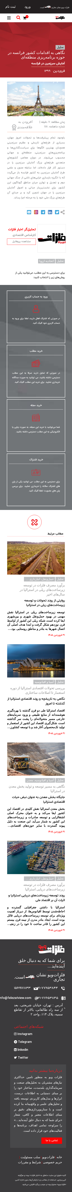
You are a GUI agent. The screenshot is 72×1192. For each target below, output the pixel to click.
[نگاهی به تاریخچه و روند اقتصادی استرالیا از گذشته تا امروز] (36, 660)
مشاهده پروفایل (21, 241)
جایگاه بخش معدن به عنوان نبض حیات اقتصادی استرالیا (38, 799)
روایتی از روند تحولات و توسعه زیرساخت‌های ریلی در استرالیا (44, 603)
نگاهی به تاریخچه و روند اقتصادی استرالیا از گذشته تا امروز (36, 701)
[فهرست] (9, 17)
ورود (27, 6)
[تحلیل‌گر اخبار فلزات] (51, 238)
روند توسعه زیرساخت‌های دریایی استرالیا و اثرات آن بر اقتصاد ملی (36, 897)
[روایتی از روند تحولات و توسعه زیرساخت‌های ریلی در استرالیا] (36, 558)
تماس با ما (52, 1140)
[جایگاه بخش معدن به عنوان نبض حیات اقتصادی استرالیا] (36, 759)
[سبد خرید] (25, 19)
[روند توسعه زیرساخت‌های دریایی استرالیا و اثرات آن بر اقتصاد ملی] (36, 857)
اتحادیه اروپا (46, 261)
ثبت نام (10, 6)
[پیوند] (60, 18)
